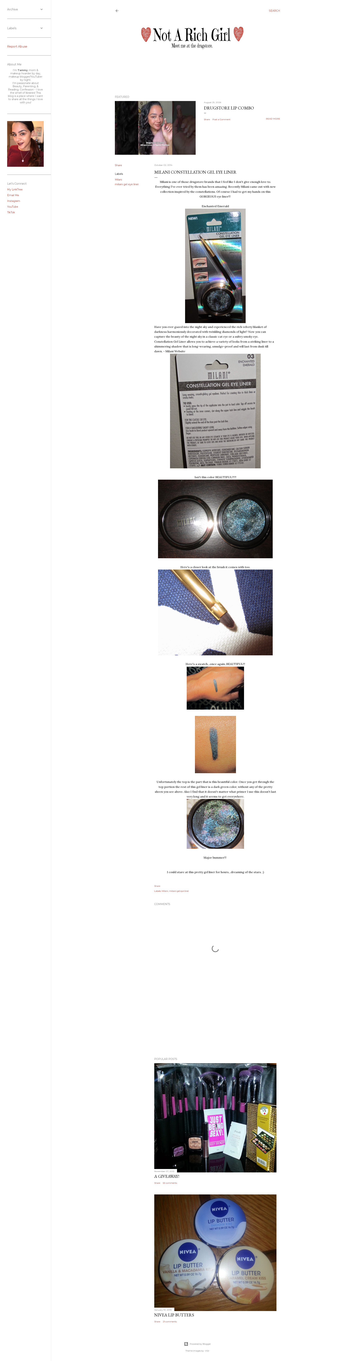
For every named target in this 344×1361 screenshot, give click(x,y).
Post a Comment (221, 119)
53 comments (170, 1183)
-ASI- (207, 1350)
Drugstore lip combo (229, 108)
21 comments (170, 1321)
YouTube (12, 206)
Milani (118, 179)
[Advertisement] (215, 1023)
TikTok (11, 212)
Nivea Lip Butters (174, 1315)
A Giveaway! (166, 1176)
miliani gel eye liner (127, 184)
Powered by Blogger (200, 1344)
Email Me (13, 195)
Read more (273, 118)
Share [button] (207, 119)
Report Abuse (17, 46)
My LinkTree (15, 189)
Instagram (13, 201)
